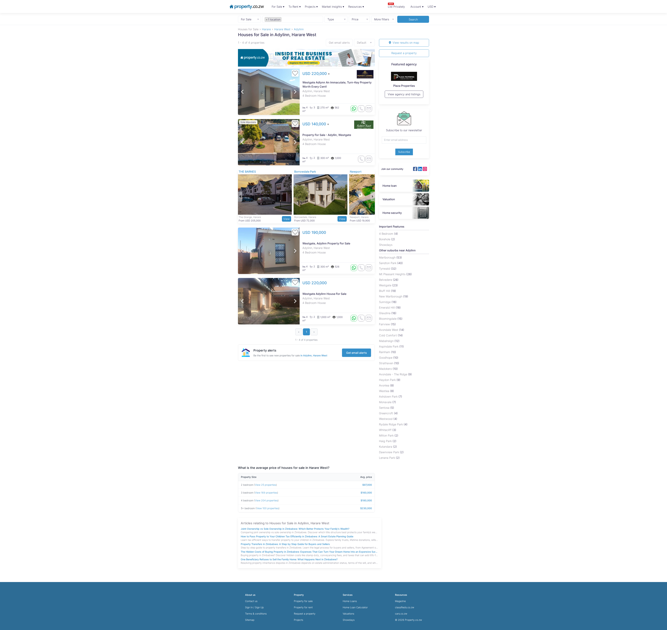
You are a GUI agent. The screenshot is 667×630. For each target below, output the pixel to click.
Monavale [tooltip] (385, 402)
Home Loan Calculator (355, 607)
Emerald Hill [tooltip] (387, 307)
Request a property (404, 53)
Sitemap (249, 619)
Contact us (251, 601)
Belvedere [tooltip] (386, 279)
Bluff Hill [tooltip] (385, 291)
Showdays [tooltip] (385, 245)
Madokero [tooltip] (386, 368)
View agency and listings (404, 96)
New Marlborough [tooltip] (391, 296)
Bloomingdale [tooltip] (388, 318)
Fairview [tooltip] (385, 324)
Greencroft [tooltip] (386, 413)
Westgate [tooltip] (385, 285)
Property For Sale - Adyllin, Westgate (326, 135)
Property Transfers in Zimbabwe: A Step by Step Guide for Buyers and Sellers (285, 544)
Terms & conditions (256, 613)
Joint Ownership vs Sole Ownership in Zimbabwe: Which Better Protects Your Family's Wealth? (295, 528)
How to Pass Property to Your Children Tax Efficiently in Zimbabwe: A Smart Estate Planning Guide (297, 536)
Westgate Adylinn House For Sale (324, 294)
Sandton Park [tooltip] (388, 263)
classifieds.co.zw (404, 607)
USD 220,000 (315, 73)
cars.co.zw (401, 613)
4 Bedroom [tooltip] (386, 233)
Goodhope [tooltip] (386, 357)
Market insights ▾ (333, 6)
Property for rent (303, 607)
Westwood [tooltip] (386, 419)
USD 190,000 (314, 232)
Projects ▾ (311, 6)
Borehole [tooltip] (385, 239)
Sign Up (259, 607)
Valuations (348, 613)
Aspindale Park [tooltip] (389, 346)
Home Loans (350, 601)
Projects (298, 619)
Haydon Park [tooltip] (388, 380)
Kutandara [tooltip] (386, 446)
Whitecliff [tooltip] (385, 430)
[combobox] (293, 19)
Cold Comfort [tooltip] (388, 335)
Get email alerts (339, 42)
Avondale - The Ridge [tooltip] (393, 374)
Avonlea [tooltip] (384, 385)
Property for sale (303, 601)
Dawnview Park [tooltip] (389, 452)
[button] (242, 92)
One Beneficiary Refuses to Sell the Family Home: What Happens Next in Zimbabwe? (289, 559)
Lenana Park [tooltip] (387, 457)
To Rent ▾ (295, 6)
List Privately (396, 5)
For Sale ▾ (278, 6)
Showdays (349, 619)
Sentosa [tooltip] (384, 407)
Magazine (400, 601)
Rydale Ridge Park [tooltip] (391, 424)
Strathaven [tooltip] (386, 363)
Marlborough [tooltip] (387, 257)
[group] (306, 58)
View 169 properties (266, 492)
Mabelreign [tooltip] (386, 341)
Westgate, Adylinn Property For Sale (326, 243)
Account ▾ (416, 6)
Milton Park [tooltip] (386, 435)
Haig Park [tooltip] (386, 441)
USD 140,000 (314, 124)
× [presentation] (267, 19)
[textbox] (286, 19)
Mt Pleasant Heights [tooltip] (392, 274)
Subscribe (404, 152)
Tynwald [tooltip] (385, 268)
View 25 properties (265, 484)
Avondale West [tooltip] (389, 330)
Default (361, 42)
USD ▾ (432, 6)
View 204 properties (266, 500)
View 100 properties (267, 508)
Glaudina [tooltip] (385, 313)
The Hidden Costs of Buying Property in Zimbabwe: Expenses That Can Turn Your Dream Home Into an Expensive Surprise (309, 551)
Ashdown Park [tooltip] (388, 396)
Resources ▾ (356, 6)
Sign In (249, 607)
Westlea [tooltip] (384, 391)
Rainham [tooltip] (385, 352)
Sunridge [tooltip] (385, 302)
